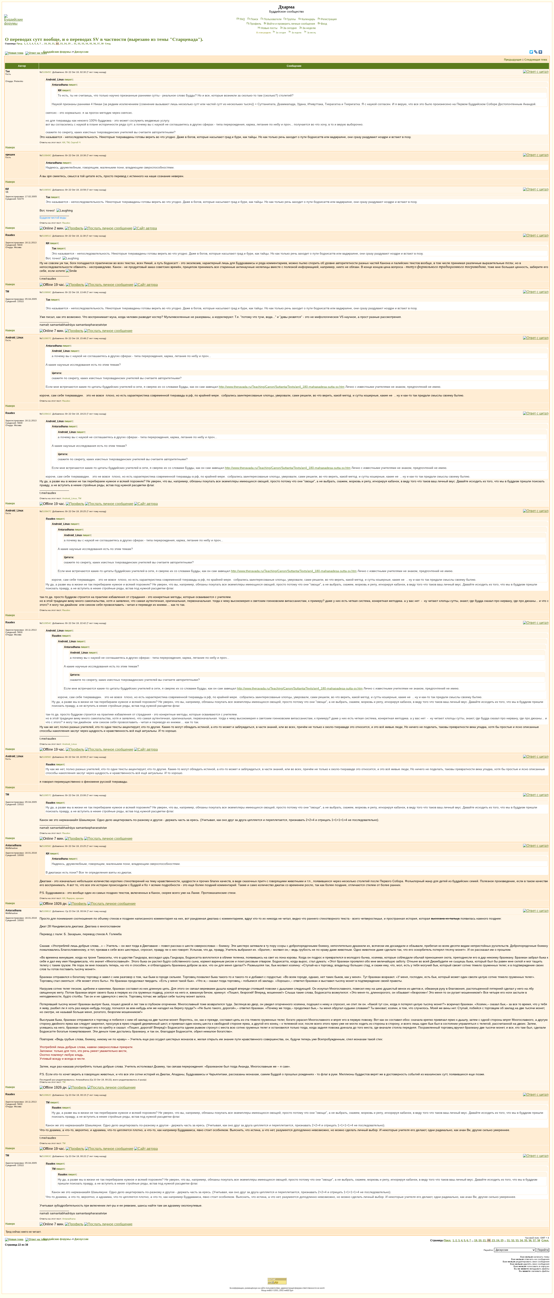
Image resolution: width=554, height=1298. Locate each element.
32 (79, 43)
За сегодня (290, 28)
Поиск (254, 19)
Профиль (255, 23)
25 (69, 43)
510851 (46, 236)
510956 (46, 757)
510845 (46, 72)
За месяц (311, 33)
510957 (46, 795)
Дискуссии (81, 51)
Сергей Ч (76, 142)
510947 (46, 511)
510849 (46, 155)
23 (61, 43)
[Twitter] (531, 52)
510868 (46, 292)
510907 (46, 338)
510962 (46, 1095)
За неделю (309, 28)
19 (45, 43)
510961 (46, 911)
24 (65, 43)
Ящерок (70, 898)
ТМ (67, 142)
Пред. (20, 43)
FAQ (242, 19)
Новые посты (269, 28)
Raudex (66, 223)
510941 (46, 414)
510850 (46, 190)
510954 (46, 623)
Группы (291, 19)
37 (98, 43)
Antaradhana (69, 1219)
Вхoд (324, 23)
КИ (63, 142)
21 (53, 43)
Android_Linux (69, 498)
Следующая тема (535, 59)
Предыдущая (512, 59)
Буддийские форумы (57, 51)
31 (75, 43)
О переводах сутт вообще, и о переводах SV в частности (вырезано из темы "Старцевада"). (104, 39)
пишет (68, 79)
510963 (46, 1156)
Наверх (10, 147)
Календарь (308, 19)
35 (90, 43)
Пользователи (273, 19)
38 (102, 43)
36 (94, 43)
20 (49, 43)
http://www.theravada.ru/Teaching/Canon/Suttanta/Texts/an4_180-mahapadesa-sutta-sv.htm (282, 386)
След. (108, 43)
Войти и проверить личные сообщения (291, 23)
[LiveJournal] (536, 52)
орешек (80, 898)
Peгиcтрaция (329, 19)
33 (83, 43)
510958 (46, 846)
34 (86, 43)
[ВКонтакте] (540, 52)
